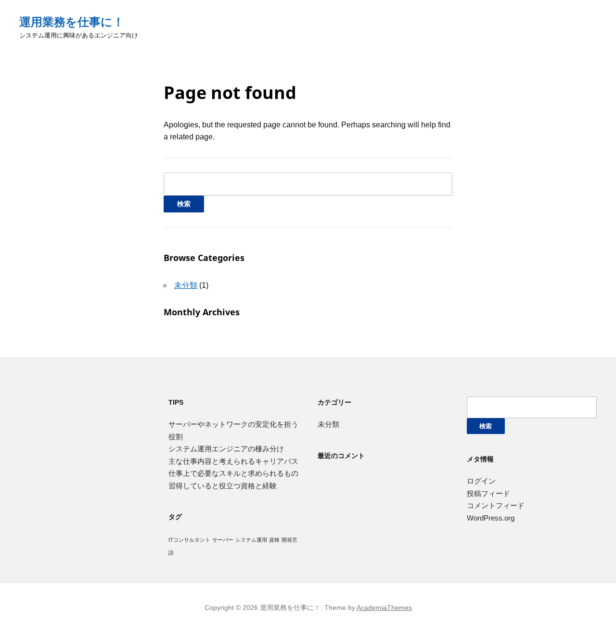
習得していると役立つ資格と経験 (222, 486)
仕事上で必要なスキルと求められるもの (233, 473)
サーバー (222, 540)
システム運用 (251, 540)
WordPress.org (490, 518)
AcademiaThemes (384, 607)
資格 (274, 540)
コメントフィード (496, 505)
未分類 (185, 285)
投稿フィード (488, 493)
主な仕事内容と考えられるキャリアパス (233, 461)
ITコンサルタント (189, 540)
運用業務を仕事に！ (71, 21)
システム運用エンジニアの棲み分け (226, 449)
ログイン (481, 481)
